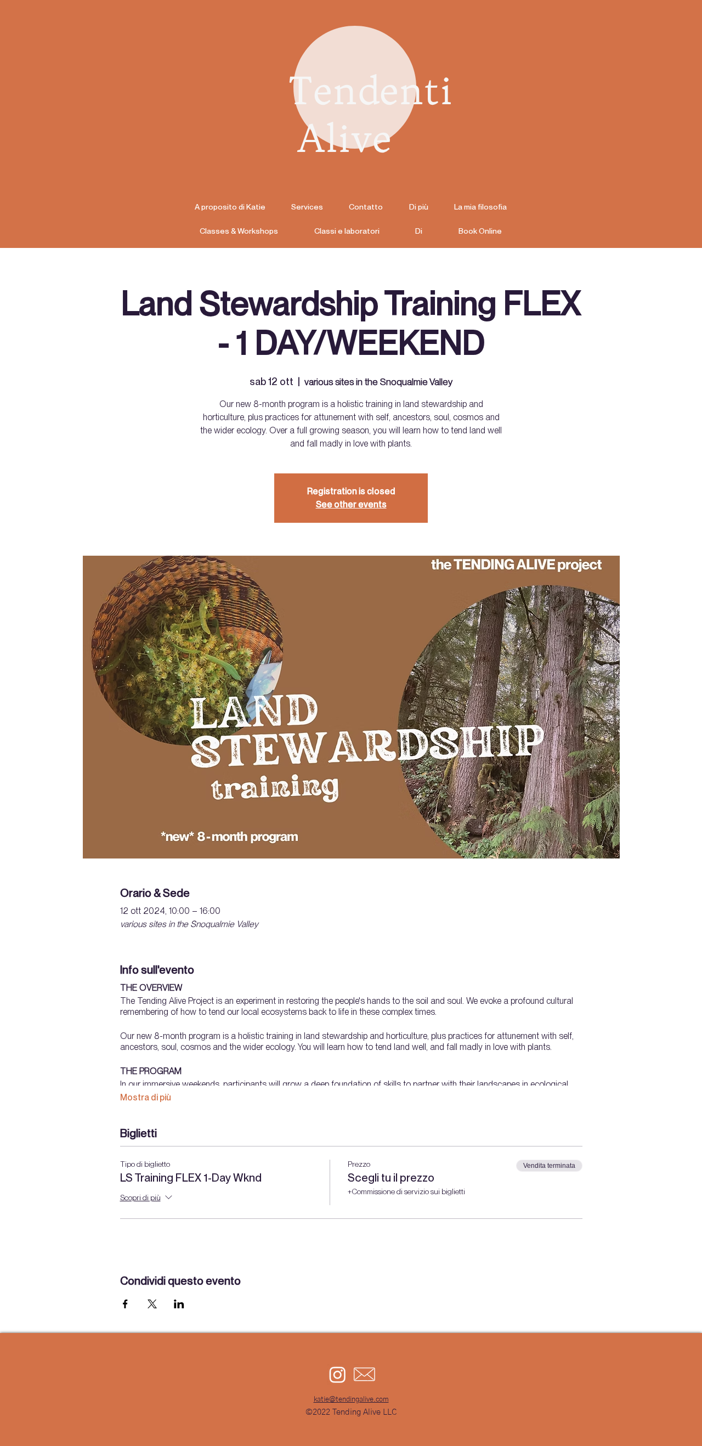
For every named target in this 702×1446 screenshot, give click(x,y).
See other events (351, 504)
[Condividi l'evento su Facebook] (125, 1304)
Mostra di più (145, 1097)
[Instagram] (337, 1374)
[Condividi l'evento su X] (152, 1304)
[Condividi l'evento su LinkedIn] (179, 1304)
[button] (418, 207)
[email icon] (364, 1374)
